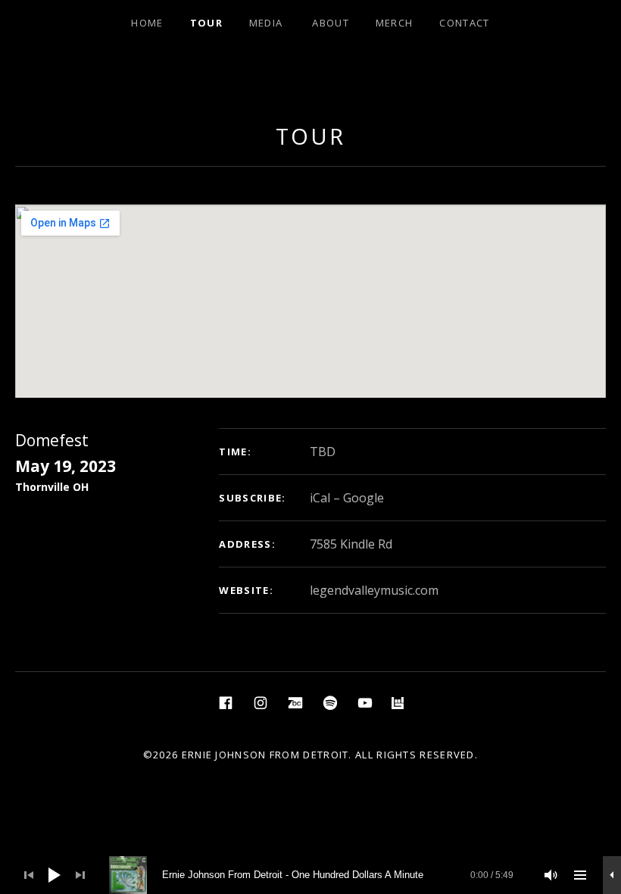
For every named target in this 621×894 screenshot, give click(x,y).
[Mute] (551, 875)
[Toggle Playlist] (580, 875)
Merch (394, 23)
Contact (464, 23)
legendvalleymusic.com (374, 590)
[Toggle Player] (612, 875)
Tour (206, 23)
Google (363, 497)
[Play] (54, 875)
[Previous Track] (29, 875)
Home (147, 23)
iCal (320, 497)
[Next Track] (80, 875)
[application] (310, 875)
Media (266, 23)
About (330, 23)
